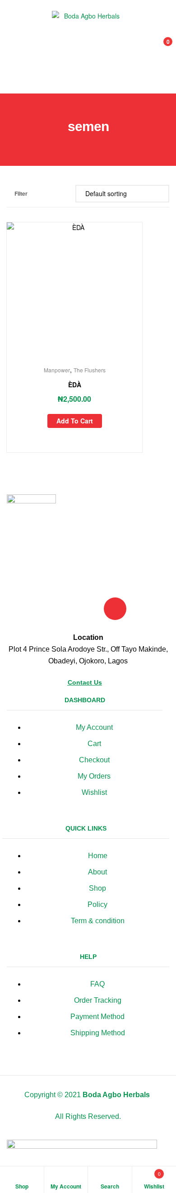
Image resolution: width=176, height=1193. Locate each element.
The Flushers (90, 370)
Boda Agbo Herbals (116, 1095)
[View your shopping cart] (158, 47)
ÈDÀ (74, 384)
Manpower (57, 370)
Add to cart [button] (74, 420)
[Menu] (13, 46)
